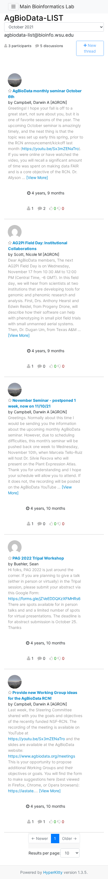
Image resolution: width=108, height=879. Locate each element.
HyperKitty (53, 872)
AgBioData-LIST (33, 18)
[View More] (37, 177)
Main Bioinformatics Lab (47, 6)
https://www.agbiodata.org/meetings (41, 756)
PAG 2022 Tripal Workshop (38, 558)
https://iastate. (21, 790)
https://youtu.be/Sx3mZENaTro (50, 148)
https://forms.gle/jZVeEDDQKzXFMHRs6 (44, 598)
